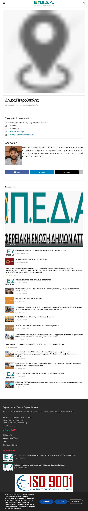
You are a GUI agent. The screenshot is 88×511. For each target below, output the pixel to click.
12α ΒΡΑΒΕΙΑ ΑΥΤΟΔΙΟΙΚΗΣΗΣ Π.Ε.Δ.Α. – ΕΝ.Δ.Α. (31, 259)
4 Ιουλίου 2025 (20, 387)
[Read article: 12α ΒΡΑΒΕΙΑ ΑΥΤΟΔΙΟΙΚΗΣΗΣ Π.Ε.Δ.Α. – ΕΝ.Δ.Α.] (9, 261)
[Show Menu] (4, 3)
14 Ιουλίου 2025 (20, 376)
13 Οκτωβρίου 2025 (21, 320)
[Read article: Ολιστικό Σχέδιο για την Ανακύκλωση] (9, 300)
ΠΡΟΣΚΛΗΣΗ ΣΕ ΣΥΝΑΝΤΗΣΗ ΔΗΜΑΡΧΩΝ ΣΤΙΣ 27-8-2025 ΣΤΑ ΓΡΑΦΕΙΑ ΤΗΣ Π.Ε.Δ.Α (35, 344)
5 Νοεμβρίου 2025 (21, 283)
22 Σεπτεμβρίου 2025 (22, 328)
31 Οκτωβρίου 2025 (21, 294)
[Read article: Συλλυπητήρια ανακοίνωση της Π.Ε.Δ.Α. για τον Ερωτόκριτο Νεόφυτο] (9, 375)
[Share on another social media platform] (81, 172)
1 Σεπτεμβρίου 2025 (22, 339)
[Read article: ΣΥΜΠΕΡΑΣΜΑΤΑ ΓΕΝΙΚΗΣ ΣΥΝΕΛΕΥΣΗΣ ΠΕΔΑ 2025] (9, 282)
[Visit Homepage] (44, 3)
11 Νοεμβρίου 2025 (12, 275)
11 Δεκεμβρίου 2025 (22, 253)
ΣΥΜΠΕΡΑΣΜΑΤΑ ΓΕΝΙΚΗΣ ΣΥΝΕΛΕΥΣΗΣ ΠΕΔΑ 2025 (33, 280)
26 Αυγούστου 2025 (12, 347)
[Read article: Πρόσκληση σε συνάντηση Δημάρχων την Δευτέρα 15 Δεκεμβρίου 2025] (9, 252)
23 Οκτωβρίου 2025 (21, 301)
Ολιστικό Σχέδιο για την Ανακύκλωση (29, 298)
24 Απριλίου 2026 (13, 244)
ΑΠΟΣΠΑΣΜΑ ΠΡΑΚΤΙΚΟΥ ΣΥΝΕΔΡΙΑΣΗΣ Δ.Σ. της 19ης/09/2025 (37, 326)
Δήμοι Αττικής (33, 105)
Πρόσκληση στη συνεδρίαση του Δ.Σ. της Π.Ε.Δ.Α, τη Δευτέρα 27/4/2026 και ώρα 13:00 (38, 242)
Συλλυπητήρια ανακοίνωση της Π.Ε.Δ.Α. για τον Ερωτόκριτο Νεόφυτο (40, 373)
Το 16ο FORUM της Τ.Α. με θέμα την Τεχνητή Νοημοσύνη (35, 317)
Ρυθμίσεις (76, 501)
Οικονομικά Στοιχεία (10, 445)
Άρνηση (61, 501)
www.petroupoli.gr (16, 131)
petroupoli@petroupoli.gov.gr (21, 134)
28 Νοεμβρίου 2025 (22, 262)
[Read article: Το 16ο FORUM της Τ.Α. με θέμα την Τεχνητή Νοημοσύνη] (9, 319)
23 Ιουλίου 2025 (20, 359)
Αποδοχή (46, 501)
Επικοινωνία (7, 435)
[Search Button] (84, 3)
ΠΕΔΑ (5, 441)
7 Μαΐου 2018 (10, 105)
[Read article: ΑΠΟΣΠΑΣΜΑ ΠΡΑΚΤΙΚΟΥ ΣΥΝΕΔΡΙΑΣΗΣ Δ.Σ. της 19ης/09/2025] (9, 328)
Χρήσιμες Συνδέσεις (10, 438)
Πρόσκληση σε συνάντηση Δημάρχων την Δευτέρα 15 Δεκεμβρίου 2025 (40, 250)
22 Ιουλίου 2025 (20, 368)
